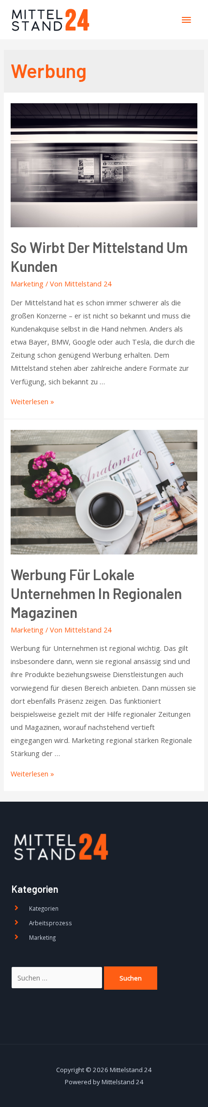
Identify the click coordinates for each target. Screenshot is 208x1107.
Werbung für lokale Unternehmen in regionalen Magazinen (96, 593)
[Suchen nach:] (58, 977)
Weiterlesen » (32, 401)
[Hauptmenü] (186, 19)
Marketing (27, 283)
